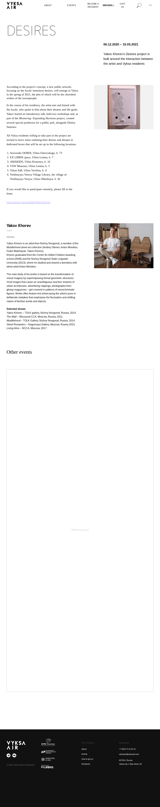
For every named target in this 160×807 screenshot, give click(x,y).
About (84, 749)
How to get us (87, 759)
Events (84, 754)
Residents (86, 764)
